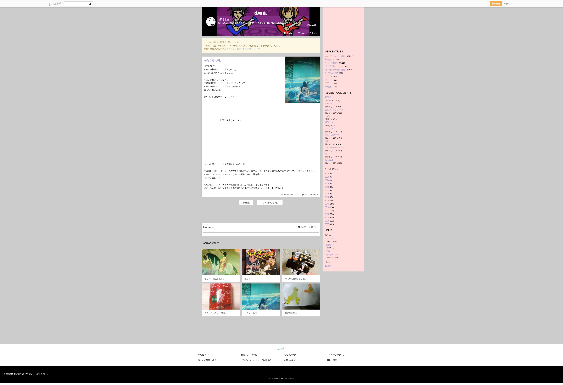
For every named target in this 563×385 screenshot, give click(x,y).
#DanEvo (329, 159)
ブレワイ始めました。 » (269, 202)
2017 (327, 190)
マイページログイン (336, 354)
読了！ (328, 76)
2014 (327, 200)
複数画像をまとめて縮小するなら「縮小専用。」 (26, 373)
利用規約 (267, 360)
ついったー (331, 238)
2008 (327, 220)
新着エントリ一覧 (249, 354)
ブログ (329, 250)
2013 (327, 203)
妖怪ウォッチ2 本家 (334, 109)
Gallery (290, 32)
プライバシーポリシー (251, 360)
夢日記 (328, 86)
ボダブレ (329, 128)
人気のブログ (290, 354)
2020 (327, 180)
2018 (327, 186)
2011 (327, 210)
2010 (327, 213)
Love (302, 32)
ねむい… (329, 140)
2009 (327, 217)
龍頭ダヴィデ (332, 254)
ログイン (508, 3)
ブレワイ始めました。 (335, 66)
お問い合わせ (290, 360)
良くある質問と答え (207, 360)
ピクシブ (330, 244)
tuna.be (281, 348)
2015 (327, 196)
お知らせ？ (330, 103)
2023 (327, 176)
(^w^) (327, 115)
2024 (327, 173)
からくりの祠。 (213, 60)
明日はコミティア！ (334, 122)
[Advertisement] (261, 213)
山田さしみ (223, 19)
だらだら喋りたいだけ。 (336, 69)
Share (314, 32)
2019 (327, 183)
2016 (327, 193)
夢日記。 (329, 59)
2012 (327, 207)
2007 (327, 224)
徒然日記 (261, 13)
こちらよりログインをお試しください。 (245, 48)
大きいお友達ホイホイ (335, 147)
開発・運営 (332, 360)
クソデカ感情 (331, 72)
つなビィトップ (205, 354)
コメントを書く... (308, 226)
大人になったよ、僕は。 (336, 55)
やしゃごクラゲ (332, 134)
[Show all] (311, 25)
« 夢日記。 (246, 202)
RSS (329, 266)
